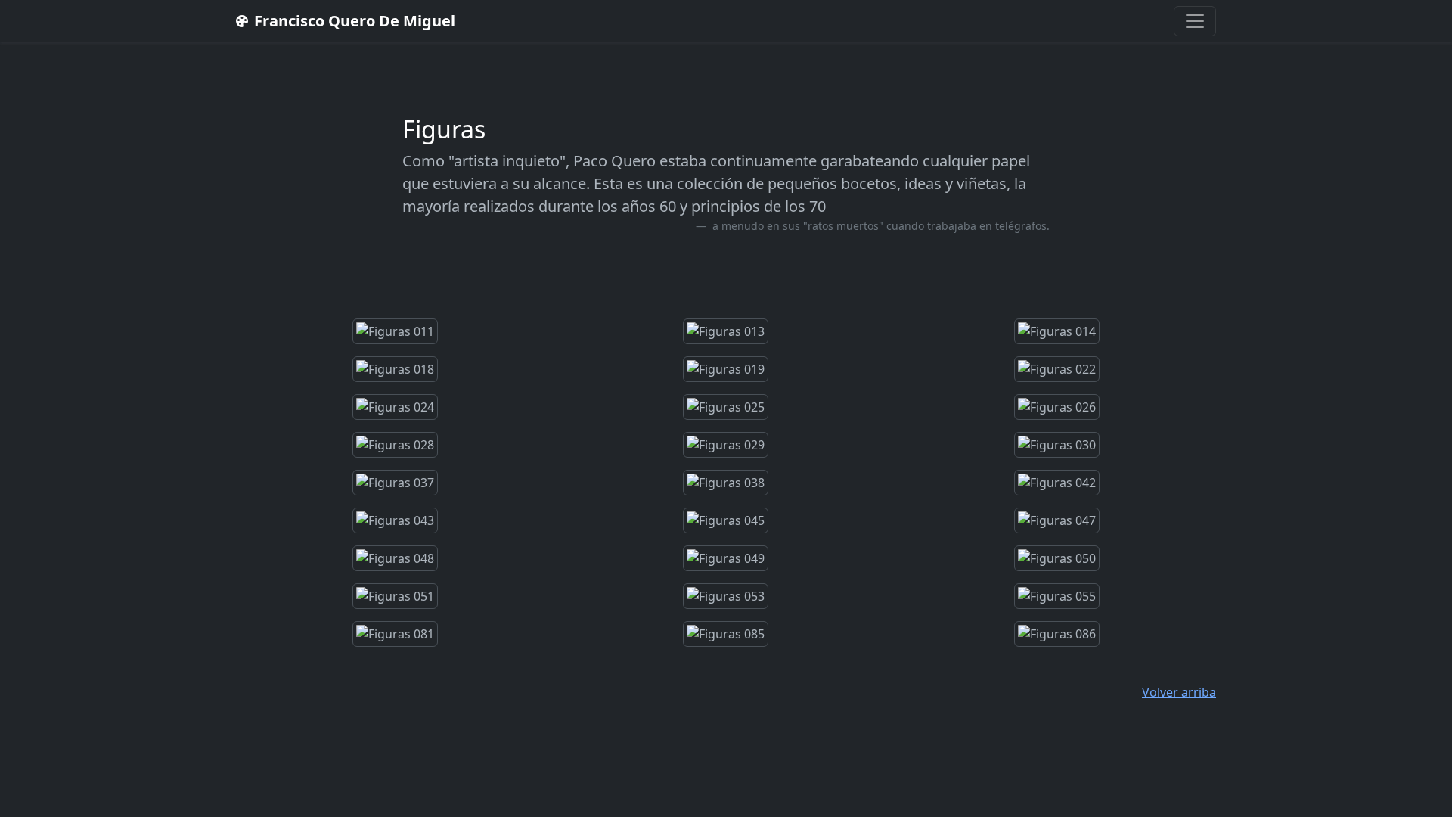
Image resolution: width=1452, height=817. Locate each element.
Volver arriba (1179, 692)
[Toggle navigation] (1195, 21)
